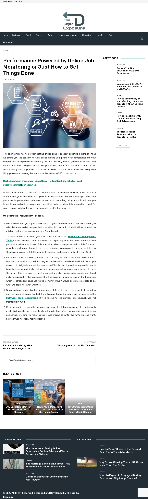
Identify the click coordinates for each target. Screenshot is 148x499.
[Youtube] (136, 492)
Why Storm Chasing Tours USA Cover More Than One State (121, 464)
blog (119, 95)
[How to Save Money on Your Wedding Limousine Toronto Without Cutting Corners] (107, 101)
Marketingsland (11, 181)
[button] (142, 38)
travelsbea (27, 181)
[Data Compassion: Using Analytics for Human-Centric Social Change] (80, 397)
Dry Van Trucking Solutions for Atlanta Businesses (128, 71)
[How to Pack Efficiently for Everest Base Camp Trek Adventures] (107, 117)
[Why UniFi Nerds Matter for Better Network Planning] (18, 397)
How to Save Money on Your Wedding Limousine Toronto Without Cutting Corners (130, 102)
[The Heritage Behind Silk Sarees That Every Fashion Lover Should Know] (13, 464)
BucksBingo (41, 181)
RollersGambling (57, 181)
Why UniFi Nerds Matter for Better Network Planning (18, 409)
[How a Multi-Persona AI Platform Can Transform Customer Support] (49, 397)
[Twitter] (123, 492)
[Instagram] (104, 492)
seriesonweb (29, 185)
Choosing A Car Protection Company (76, 345)
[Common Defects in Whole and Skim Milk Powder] (13, 477)
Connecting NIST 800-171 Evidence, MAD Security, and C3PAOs (130, 87)
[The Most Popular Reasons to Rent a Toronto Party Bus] (107, 133)
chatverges (74, 181)
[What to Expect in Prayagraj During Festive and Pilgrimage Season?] (87, 475)
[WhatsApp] (130, 492)
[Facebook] (97, 492)
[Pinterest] (117, 492)
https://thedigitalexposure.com (21, 360)
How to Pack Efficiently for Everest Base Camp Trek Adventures (129, 118)
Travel (120, 112)
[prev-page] (5, 420)
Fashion (29, 460)
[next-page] (9, 420)
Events (120, 128)
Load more (122, 145)
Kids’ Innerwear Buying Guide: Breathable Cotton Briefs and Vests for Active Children (47, 451)
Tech (12, 50)
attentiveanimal (12, 185)
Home (5, 50)
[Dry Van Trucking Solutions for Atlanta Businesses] (107, 69)
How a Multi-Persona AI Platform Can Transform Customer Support (49, 409)
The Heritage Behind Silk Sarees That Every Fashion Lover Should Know (48, 465)
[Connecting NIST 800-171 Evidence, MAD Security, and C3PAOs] (107, 85)
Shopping (30, 445)
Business (121, 65)
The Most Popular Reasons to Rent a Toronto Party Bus (126, 134)
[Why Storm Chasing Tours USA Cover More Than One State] (87, 462)
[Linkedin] (110, 492)
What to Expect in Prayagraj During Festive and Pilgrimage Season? (120, 477)
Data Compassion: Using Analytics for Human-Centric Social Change (80, 409)
